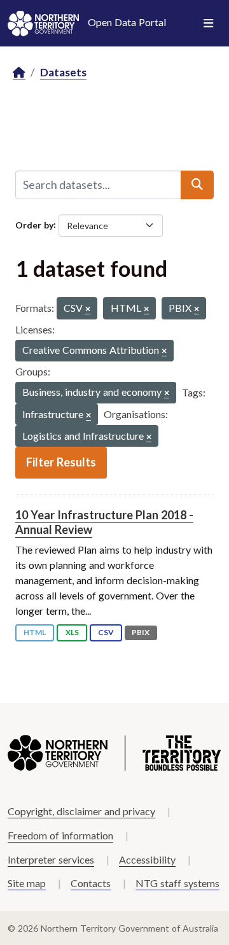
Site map (27, 883)
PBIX (140, 632)
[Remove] (87, 309)
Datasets (63, 72)
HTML (35, 632)
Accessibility (147, 859)
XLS (72, 632)
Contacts (91, 883)
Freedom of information (60, 835)
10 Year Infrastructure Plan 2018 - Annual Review (104, 522)
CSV (106, 632)
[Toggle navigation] (208, 23)
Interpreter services (51, 859)
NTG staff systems (177, 883)
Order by (34, 224)
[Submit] (197, 185)
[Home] (19, 73)
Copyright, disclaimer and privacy (81, 811)
